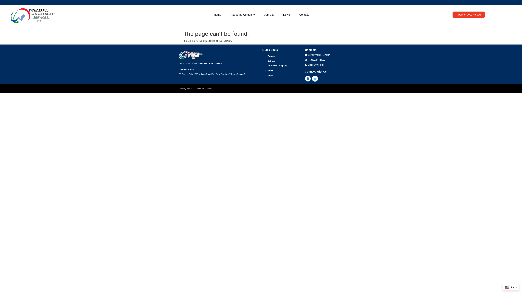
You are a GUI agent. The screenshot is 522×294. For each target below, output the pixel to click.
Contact (304, 14)
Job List (269, 14)
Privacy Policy (186, 89)
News (286, 14)
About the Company (243, 14)
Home (217, 14)
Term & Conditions (204, 89)
